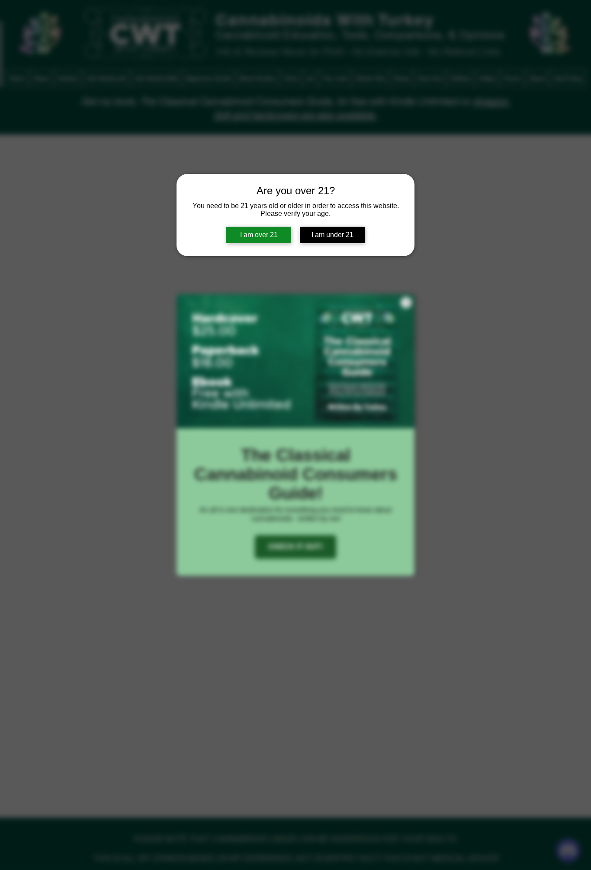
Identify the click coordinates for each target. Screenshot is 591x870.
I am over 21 (259, 234)
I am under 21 (332, 234)
